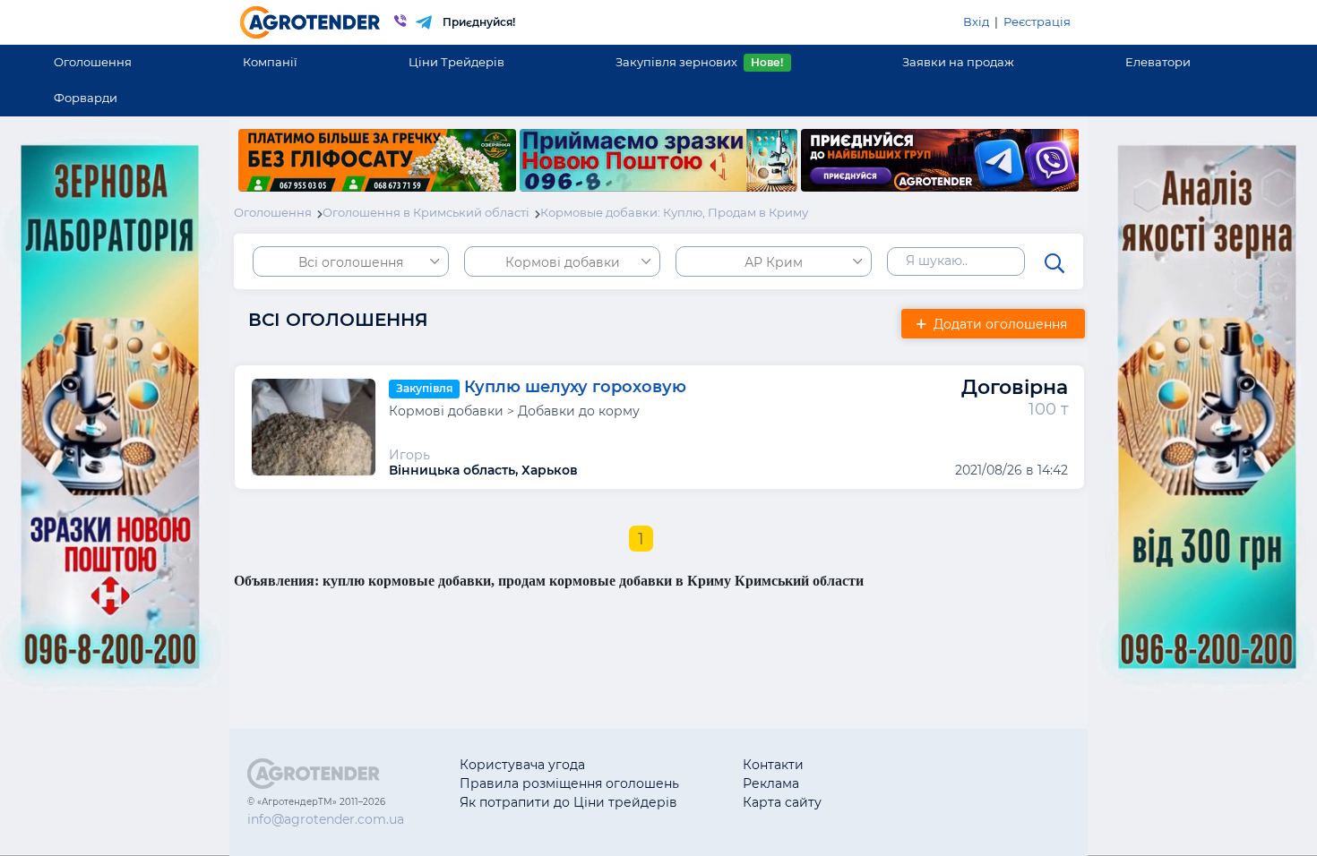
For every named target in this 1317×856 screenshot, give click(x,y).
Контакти (773, 765)
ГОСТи (905, 783)
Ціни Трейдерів (456, 62)
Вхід (976, 21)
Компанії (270, 62)
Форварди (85, 97)
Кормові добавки (562, 262)
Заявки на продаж (958, 62)
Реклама (771, 783)
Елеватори (1158, 62)
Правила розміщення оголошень (569, 783)
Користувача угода (522, 765)
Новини (910, 802)
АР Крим (774, 262)
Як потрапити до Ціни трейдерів (568, 802)
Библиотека (924, 765)
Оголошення (93, 62)
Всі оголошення (350, 262)
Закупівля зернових (699, 62)
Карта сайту (782, 802)
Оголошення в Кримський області (426, 212)
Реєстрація (1037, 21)
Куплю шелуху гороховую (575, 388)
